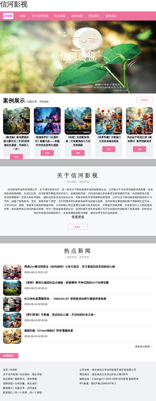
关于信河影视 (40, 15)
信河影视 (13, 4)
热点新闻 (60, 15)
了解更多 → (78, 227)
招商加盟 (77, 15)
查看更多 (78, 217)
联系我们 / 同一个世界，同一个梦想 (22, 392)
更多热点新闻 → (144, 346)
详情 (16, 157)
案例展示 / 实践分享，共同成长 (20, 388)
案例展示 (94, 15)
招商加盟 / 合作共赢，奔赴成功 (20, 383)
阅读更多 (144, 100)
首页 (23, 15)
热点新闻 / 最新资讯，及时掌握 (20, 379)
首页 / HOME (10, 369)
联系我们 (111, 15)
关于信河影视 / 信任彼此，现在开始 (22, 374)
